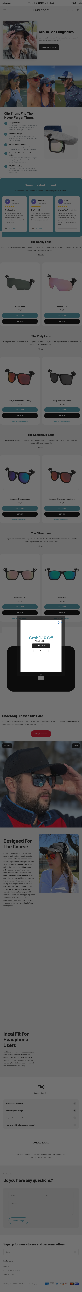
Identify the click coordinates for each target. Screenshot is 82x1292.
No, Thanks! (41, 651)
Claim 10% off (41, 645)
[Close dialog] (60, 622)
